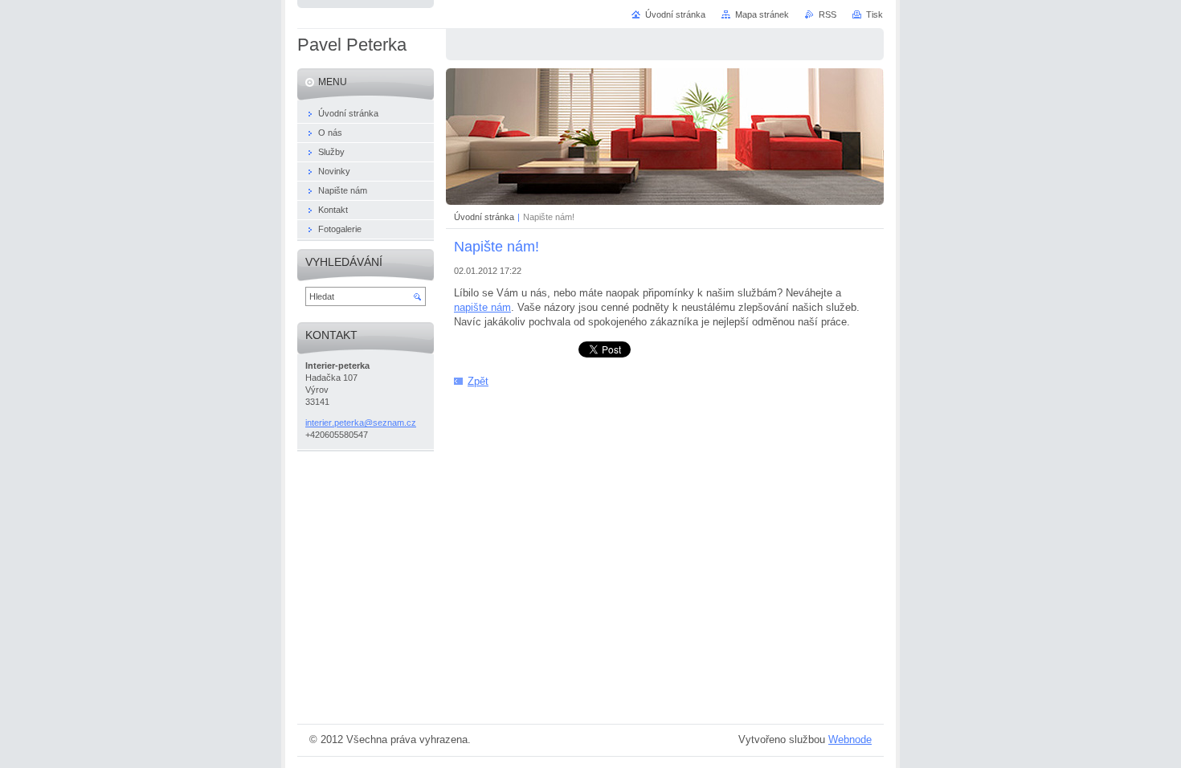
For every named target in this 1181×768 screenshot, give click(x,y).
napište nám (482, 307)
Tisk (874, 14)
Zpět (478, 381)
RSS (827, 14)
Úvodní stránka (484, 217)
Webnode (850, 739)
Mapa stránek (762, 14)
